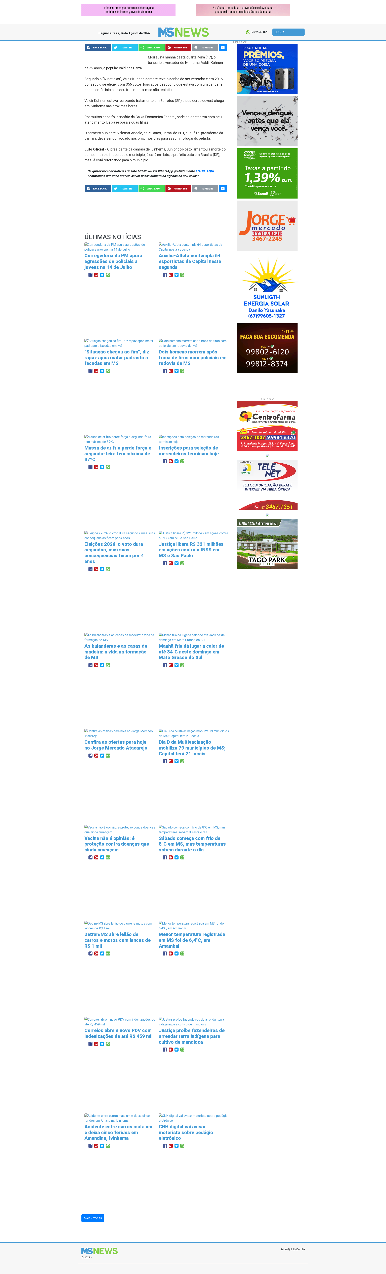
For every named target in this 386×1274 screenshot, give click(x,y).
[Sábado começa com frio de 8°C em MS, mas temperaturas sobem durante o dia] (194, 830)
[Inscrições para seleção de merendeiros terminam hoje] (194, 439)
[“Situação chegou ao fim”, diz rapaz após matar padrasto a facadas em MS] (120, 343)
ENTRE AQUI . (206, 171)
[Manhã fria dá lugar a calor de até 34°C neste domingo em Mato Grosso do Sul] (194, 637)
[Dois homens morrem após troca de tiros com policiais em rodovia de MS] (194, 343)
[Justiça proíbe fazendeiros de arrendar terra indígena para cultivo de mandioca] (194, 1022)
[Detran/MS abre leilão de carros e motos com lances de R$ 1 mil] (120, 926)
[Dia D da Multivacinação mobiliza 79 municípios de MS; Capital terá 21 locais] (194, 733)
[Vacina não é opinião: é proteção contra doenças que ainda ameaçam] (120, 830)
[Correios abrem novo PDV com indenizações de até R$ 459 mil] (120, 1022)
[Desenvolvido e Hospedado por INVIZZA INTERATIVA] (193, 1269)
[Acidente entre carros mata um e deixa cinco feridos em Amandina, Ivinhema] (120, 1118)
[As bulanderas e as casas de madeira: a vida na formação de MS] (120, 637)
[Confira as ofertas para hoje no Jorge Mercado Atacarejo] (120, 733)
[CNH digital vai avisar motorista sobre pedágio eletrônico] (194, 1118)
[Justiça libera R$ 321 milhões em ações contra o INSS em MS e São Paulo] (194, 535)
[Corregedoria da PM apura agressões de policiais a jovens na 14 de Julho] (120, 247)
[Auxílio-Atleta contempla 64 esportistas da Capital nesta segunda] (194, 247)
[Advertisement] (155, 308)
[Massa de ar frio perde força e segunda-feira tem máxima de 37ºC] (120, 439)
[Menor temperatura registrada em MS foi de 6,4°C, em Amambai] (194, 926)
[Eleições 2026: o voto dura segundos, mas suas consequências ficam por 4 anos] (120, 535)
